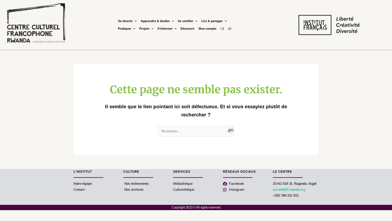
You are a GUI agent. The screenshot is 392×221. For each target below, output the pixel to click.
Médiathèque (183, 184)
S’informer (165, 28)
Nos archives (133, 190)
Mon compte (207, 28)
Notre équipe (83, 184)
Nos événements (136, 184)
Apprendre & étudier (155, 21)
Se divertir (125, 21)
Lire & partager (212, 21)
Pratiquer (124, 28)
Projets (144, 28)
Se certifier (185, 21)
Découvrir (187, 28)
